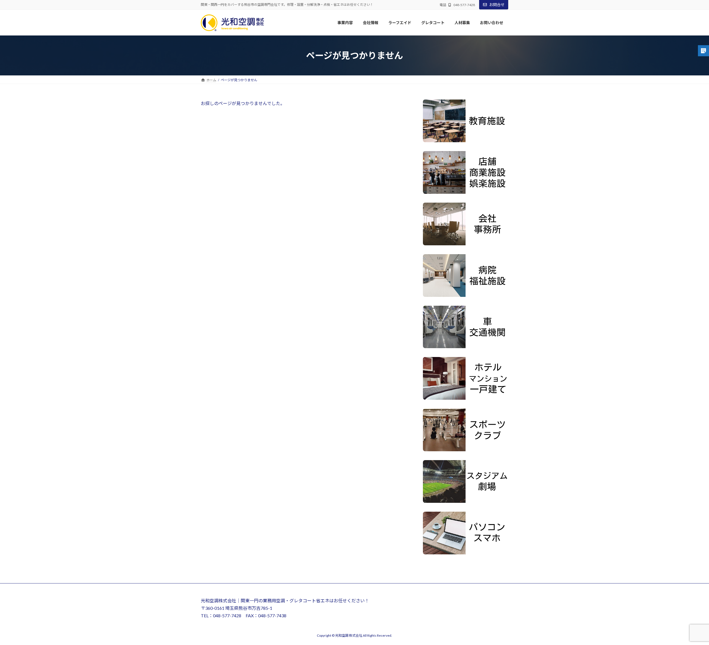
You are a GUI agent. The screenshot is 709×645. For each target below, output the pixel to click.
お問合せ (497, 4)
